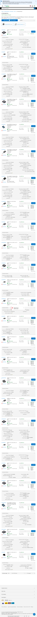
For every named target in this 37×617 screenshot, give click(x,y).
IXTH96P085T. (4, 279)
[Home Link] (8, 6)
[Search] (34, 8)
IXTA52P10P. (3, 552)
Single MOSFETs (7, 24)
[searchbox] (18, 8)
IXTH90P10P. (3, 316)
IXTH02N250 (3, 124)
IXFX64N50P (3, 149)
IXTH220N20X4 (4, 502)
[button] (2, 6)
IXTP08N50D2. (4, 298)
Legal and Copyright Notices (12, 606)
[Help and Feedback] (34, 614)
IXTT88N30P (3, 99)
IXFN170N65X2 (4, 529)
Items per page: (4, 573)
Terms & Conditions (20, 606)
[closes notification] (36, 1)
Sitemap (32, 606)
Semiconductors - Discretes (8, 11)
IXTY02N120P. (4, 463)
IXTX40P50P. (3, 398)
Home (2, 11)
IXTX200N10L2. (4, 201)
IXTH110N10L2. (4, 442)
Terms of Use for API (27, 606)
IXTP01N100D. (4, 357)
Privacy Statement (4, 606)
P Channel (13, 18)
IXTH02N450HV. (4, 243)
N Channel (8, 18)
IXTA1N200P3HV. (4, 378)
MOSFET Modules (20, 24)
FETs (15, 11)
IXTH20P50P (3, 176)
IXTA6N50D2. (3, 336)
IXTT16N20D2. (4, 480)
